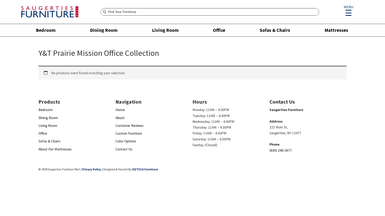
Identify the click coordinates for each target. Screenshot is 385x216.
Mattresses (336, 30)
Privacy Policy (91, 169)
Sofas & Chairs (275, 30)
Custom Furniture (129, 133)
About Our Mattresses (55, 149)
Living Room (165, 30)
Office (219, 30)
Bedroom (46, 30)
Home (120, 109)
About (120, 117)
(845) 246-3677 (281, 150)
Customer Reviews (130, 125)
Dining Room (104, 30)
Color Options (126, 141)
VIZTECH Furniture (145, 169)
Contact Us (124, 149)
